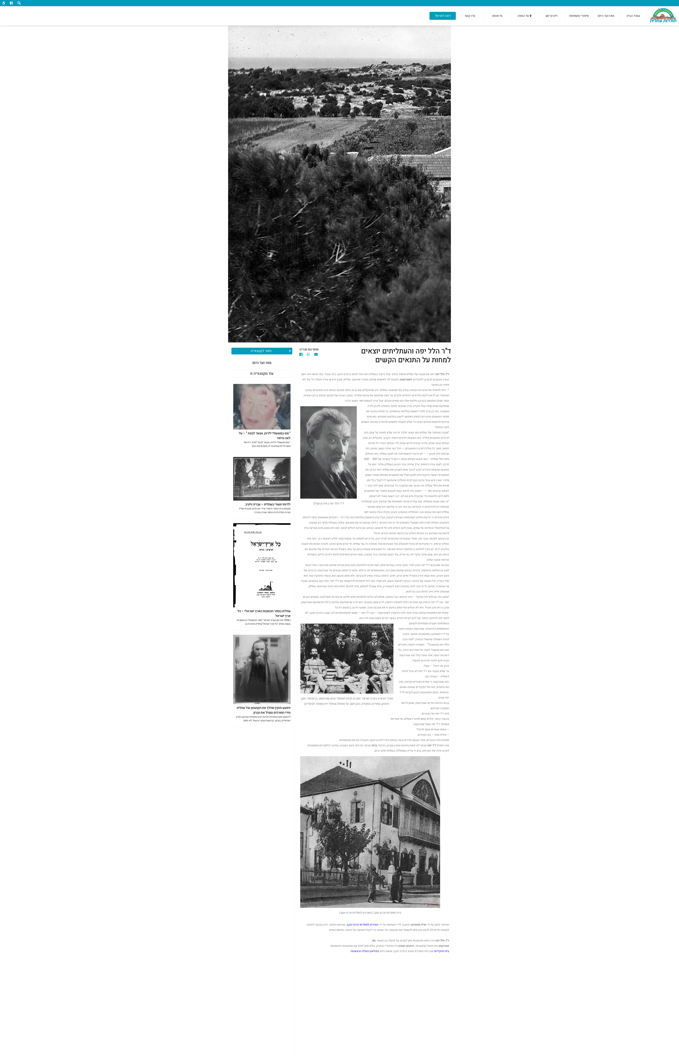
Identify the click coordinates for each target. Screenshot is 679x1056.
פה (374, 940)
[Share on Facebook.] (302, 355)
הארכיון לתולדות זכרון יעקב (362, 925)
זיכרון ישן (552, 16)
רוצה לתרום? (443, 16)
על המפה (523, 16)
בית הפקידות (441, 951)
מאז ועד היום (606, 16)
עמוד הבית (633, 16)
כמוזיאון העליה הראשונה (365, 951)
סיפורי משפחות (579, 16)
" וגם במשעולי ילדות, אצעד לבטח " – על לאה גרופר (265, 439)
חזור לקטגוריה (261, 351)
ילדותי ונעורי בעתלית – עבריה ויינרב (265, 508)
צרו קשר (470, 16)
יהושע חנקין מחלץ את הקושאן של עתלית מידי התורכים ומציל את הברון (263, 713)
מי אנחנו (497, 16)
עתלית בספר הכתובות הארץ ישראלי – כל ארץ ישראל (264, 617)
